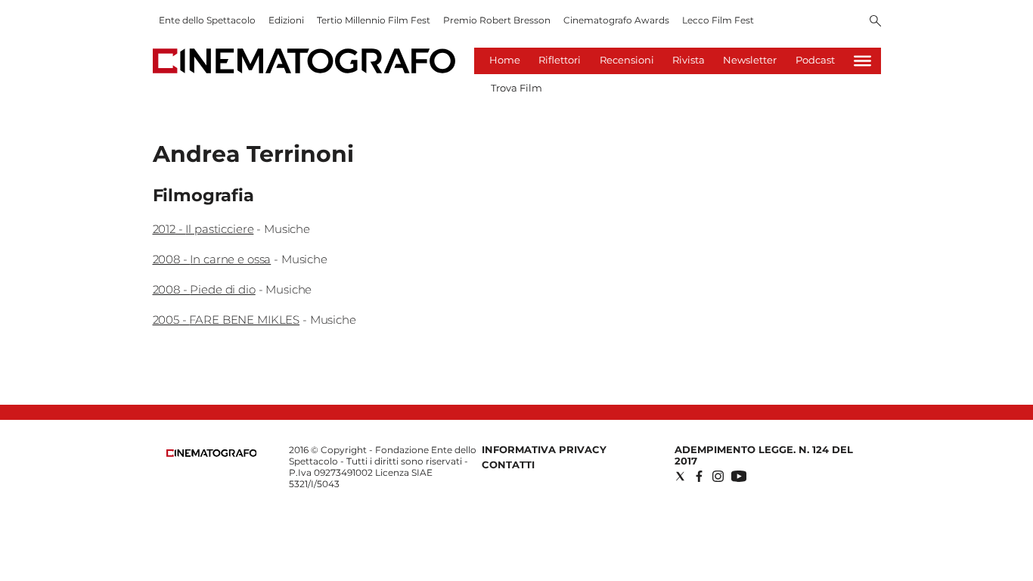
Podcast (815, 60)
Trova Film (516, 88)
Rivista (688, 60)
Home (504, 60)
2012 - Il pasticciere (203, 229)
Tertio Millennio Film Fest (373, 20)
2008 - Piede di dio (204, 289)
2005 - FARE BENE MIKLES (226, 319)
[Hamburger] (862, 61)
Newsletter (750, 60)
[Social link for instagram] (718, 476)
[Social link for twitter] (680, 476)
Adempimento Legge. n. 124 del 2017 (764, 455)
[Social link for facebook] (699, 476)
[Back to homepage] (211, 453)
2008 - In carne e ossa (212, 259)
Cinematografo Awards (616, 20)
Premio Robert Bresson (497, 20)
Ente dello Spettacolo (207, 20)
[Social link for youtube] (738, 476)
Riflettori (559, 60)
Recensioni (627, 60)
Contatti (508, 464)
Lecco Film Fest (718, 20)
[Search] (875, 22)
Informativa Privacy (544, 449)
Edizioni (286, 20)
